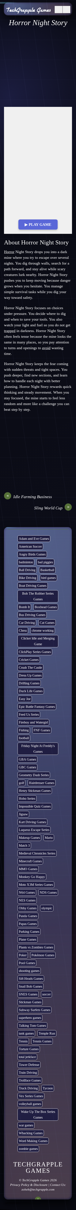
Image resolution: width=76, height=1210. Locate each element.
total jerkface (27, 1057)
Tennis (23, 1041)
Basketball (47, 570)
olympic (46, 908)
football (24, 738)
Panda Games (28, 916)
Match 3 (24, 845)
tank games (26, 1033)
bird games (48, 578)
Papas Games (28, 924)
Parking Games (29, 931)
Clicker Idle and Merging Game (38, 641)
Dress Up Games (30, 675)
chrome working (43, 630)
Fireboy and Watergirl (33, 722)
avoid (46, 348)
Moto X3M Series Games (36, 884)
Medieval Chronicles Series (37, 853)
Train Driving (28, 1072)
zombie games (28, 1149)
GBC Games (27, 767)
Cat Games (47, 622)
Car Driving (27, 622)
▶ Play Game (38, 224)
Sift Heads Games (31, 978)
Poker (23, 955)
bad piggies (45, 562)
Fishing (24, 730)
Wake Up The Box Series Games (38, 1114)
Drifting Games (29, 683)
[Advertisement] (38, 67)
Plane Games (27, 939)
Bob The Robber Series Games (38, 596)
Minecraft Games (30, 861)
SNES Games (28, 994)
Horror (9, 252)
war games (26, 1125)
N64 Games (27, 892)
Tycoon (48, 1088)
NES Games (27, 900)
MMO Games (28, 869)
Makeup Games (29, 837)
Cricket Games (29, 660)
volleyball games (30, 1104)
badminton (26, 562)
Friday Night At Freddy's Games (38, 748)
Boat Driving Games (32, 585)
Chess (23, 630)
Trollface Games (30, 1080)
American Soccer (30, 546)
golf (21, 783)
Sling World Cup (52, 507)
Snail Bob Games (30, 986)
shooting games (29, 971)
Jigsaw (23, 814)
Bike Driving (27, 578)
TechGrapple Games (35, 1180)
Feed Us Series (29, 714)
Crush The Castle (30, 667)
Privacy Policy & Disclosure (29, 1185)
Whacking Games (31, 1133)
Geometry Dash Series (34, 775)
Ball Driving (27, 570)
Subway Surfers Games (34, 1010)
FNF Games (42, 730)
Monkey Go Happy (32, 877)
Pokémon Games (42, 955)
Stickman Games (30, 1002)
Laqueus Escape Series (34, 830)
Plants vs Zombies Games (36, 947)
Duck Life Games (31, 691)
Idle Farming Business (29, 496)
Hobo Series (27, 798)
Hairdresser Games (41, 783)
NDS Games (48, 892)
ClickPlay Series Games (35, 652)
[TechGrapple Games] (28, 11)
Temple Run (47, 1033)
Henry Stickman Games (35, 790)
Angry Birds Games (32, 554)
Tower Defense (29, 1065)
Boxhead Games (46, 607)
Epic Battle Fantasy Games (37, 706)
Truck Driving (28, 1088)
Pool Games (27, 963)
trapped (9, 331)
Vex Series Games (31, 1096)
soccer (46, 994)
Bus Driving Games (32, 615)
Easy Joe (25, 699)
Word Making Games (33, 1141)
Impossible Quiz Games (35, 806)
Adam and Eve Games (34, 538)
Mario (49, 837)
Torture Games (29, 1049)
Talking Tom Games (32, 1025)
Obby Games (28, 908)
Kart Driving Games (32, 822)
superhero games (30, 1018)
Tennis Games (42, 1041)
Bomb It (24, 607)
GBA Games (27, 759)
